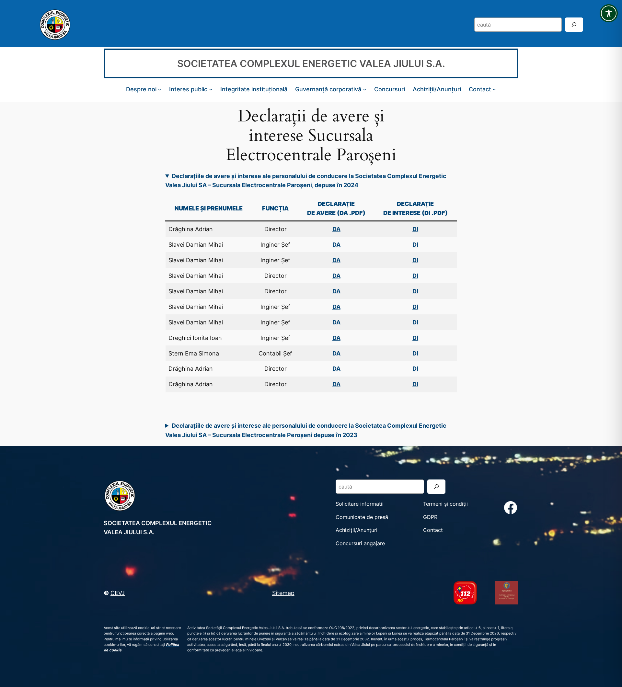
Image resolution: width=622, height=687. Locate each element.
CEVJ (117, 592)
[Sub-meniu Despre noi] (159, 89)
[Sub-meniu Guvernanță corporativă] (364, 89)
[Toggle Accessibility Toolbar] (608, 13)
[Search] (574, 24)
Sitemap (283, 592)
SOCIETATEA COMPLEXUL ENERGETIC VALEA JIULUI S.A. (311, 63)
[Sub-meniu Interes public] (211, 89)
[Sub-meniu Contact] (494, 89)
